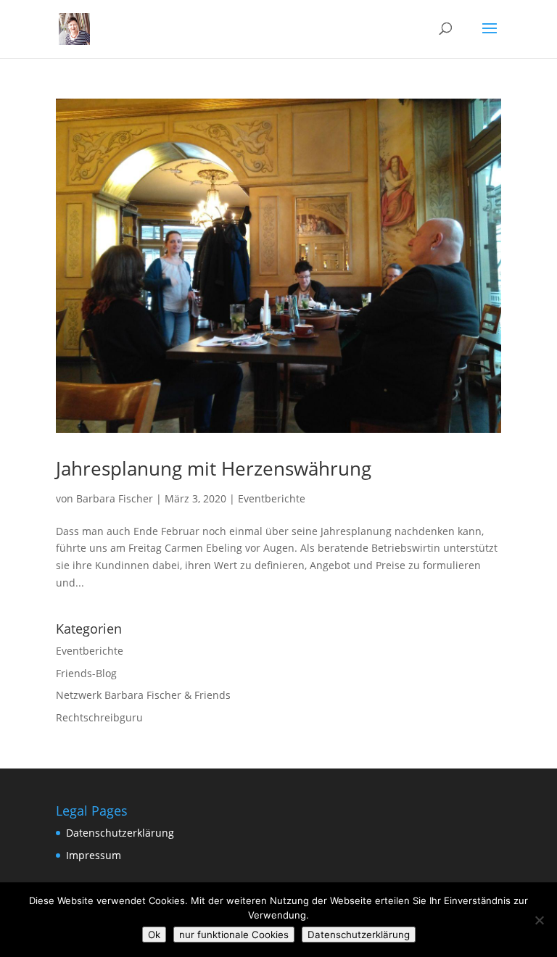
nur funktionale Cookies (234, 934)
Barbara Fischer (114, 498)
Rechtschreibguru (99, 717)
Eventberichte (271, 498)
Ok (154, 934)
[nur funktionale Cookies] (539, 920)
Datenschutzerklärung (120, 833)
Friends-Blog (86, 673)
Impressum (93, 855)
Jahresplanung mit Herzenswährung (213, 468)
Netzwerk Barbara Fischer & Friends (143, 695)
